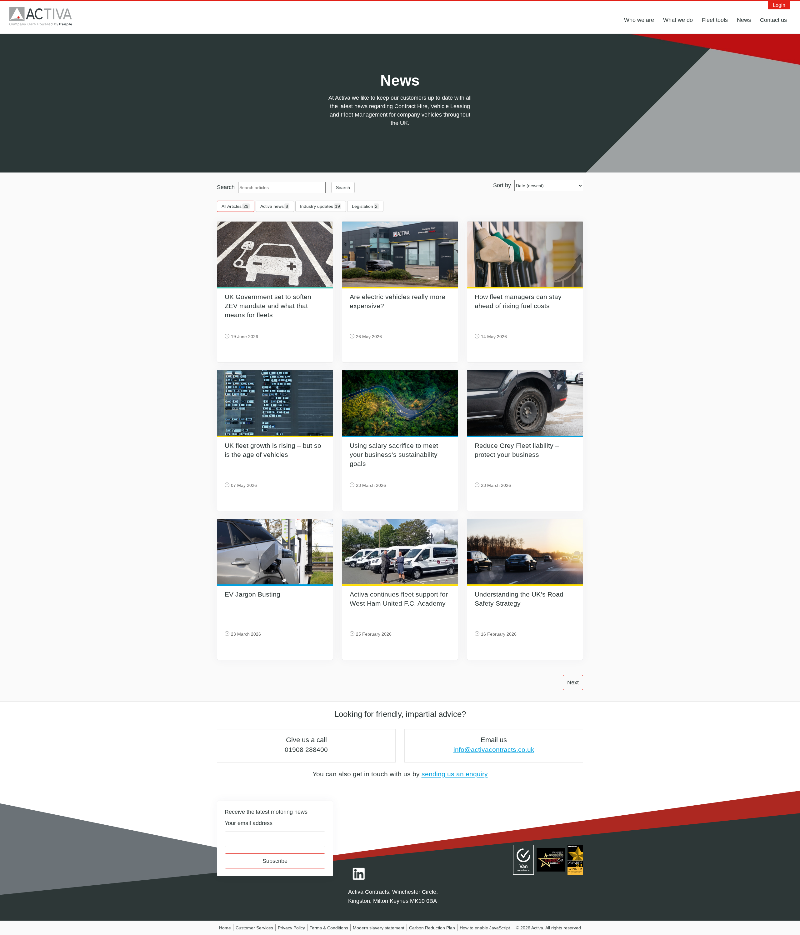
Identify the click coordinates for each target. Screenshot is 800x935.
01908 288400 (306, 749)
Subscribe (275, 861)
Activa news (274, 206)
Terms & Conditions (329, 927)
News (744, 20)
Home (225, 927)
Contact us (773, 20)
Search (226, 187)
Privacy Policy (291, 927)
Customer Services (254, 927)
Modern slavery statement (378, 927)
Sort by (502, 185)
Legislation (365, 206)
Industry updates (320, 206)
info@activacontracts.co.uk (493, 749)
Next (573, 682)
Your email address (248, 823)
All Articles (235, 206)
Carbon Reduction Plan (432, 927)
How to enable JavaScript (485, 927)
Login (779, 5)
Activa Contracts (45, 16)
